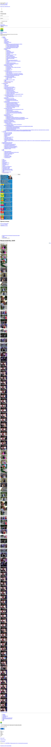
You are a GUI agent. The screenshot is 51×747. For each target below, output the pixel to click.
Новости (5, 136)
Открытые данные (7, 82)
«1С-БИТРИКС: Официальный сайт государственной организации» (16, 743)
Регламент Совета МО (8, 133)
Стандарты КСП (7, 157)
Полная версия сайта (3, 4)
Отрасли (5, 49)
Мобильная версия (3, 32)
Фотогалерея (4, 237)
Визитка (5, 40)
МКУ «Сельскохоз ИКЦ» (10, 56)
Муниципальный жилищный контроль (13, 128)
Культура (7, 50)
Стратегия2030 (6, 101)
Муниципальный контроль (11, 62)
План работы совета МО (8, 138)
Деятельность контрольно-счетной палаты (11, 152)
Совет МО (4, 131)
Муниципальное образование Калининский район (11, 235)
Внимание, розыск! (7, 148)
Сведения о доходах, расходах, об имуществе (14, 124)
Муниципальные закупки (8, 114)
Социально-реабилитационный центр (12, 75)
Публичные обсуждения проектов (12, 100)
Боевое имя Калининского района (12, 47)
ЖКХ (7, 59)
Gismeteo (6, 224)
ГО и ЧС (7, 61)
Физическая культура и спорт (11, 54)
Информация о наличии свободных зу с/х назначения (15, 117)
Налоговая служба (9, 66)
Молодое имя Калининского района (12, 44)
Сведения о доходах (7, 122)
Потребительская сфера (10, 58)
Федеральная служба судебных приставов (13, 67)
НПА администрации (10, 96)
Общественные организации (9, 76)
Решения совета (7, 135)
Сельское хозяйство (9, 55)
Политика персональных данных (10, 121)
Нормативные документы (10, 89)
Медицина (8, 53)
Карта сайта (2, 738)
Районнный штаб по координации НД (10, 146)
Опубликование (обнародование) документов (14, 95)
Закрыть (2, 26)
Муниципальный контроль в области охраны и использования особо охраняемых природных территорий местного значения (27, 129)
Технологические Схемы (10, 107)
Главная (3, 36)
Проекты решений (7, 134)
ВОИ (7, 78)
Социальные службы (8, 70)
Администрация (5, 83)
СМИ (5, 80)
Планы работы (6, 154)
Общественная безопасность (7, 143)
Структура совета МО (8, 132)
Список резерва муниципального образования (14, 112)
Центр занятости (9, 72)
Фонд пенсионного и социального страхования (14, 73)
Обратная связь (3, 739)
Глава (5, 84)
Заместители (6, 85)
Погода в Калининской (4, 223)
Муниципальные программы (9, 98)
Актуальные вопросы (10, 90)
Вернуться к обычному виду (5, 6)
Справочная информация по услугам (12, 105)
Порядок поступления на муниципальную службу (14, 109)
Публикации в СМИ (7, 156)
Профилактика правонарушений (9, 147)
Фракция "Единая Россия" (8, 139)
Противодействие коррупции (7, 142)
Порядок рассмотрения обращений (12, 92)
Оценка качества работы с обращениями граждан (14, 94)
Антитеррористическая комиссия (10, 144)
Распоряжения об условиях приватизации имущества (15, 119)
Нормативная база (9, 110)
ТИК (3, 149)
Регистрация (2, 24)
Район (3, 236)
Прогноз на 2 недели (4, 225)
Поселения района (7, 48)
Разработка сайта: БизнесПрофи (5, 745)
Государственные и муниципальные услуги (11, 102)
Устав (5, 38)
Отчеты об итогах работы (10, 91)
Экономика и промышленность (11, 57)
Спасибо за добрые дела (10, 93)
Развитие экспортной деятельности (12, 63)
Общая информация (7, 151)
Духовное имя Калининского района (12, 45)
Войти (2, 11)
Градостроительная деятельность (11, 60)
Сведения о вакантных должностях (12, 111)
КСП (3, 150)
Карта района (6, 41)
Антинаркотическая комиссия (9, 145)
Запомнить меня (4, 21)
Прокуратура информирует (9, 64)
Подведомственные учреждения (9, 87)
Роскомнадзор (8, 68)
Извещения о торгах (7, 115)
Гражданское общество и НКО (9, 79)
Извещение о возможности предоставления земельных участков (17, 118)
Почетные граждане (7, 42)
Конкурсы (8, 113)
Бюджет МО (6, 97)
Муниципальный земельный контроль (12, 127)
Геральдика (6, 39)
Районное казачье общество (11, 77)
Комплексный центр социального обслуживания (14, 74)
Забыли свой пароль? (4, 25)
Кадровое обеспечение (8, 108)
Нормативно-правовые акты (9, 153)
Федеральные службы (8, 65)
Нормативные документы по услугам (12, 106)
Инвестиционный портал (8, 81)
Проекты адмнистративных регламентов (13, 104)
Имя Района (6, 43)
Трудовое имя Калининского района (12, 46)
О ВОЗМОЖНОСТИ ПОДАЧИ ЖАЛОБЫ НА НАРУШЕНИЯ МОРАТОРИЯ (19, 126)
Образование (8, 51)
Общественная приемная (8, 88)
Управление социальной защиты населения (13, 71)
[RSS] (50, 243)
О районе (4, 37)
